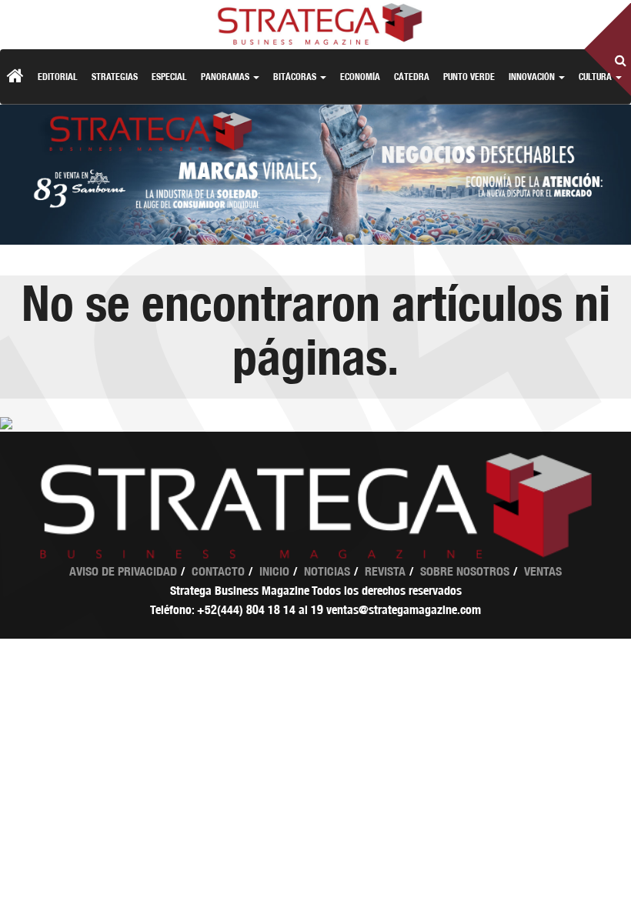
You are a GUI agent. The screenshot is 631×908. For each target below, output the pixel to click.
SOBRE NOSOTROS (464, 571)
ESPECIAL (169, 76)
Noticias (327, 571)
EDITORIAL (58, 76)
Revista (385, 571)
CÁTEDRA (411, 76)
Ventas (543, 571)
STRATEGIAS (115, 76)
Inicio (274, 571)
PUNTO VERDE (469, 76)
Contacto (218, 571)
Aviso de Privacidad (123, 571)
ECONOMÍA (360, 76)
